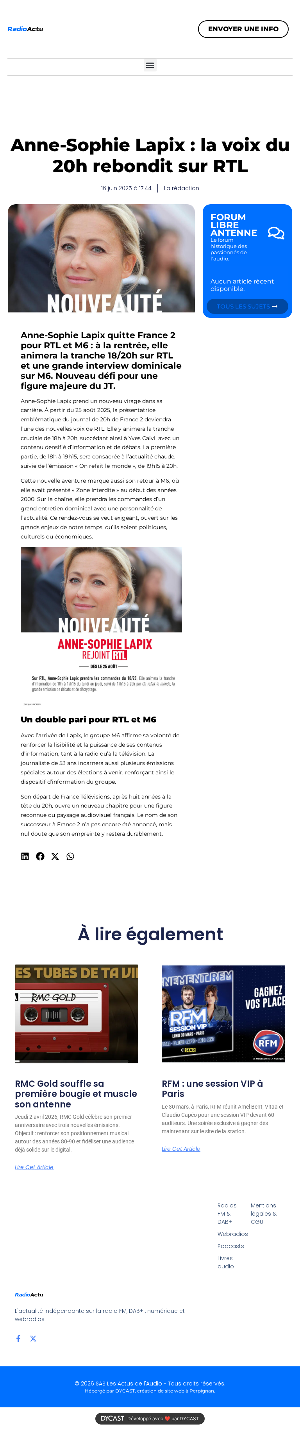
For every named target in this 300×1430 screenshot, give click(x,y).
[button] (150, 65)
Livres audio (226, 1262)
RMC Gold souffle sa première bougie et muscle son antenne (76, 1094)
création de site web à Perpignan (175, 1391)
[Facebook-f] (18, 1338)
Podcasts (230, 1246)
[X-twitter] (33, 1338)
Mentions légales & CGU (264, 1214)
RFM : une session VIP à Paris (212, 1089)
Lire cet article (34, 1167)
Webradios (230, 1234)
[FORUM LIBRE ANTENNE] (276, 233)
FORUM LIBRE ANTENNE (234, 225)
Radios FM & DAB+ (227, 1214)
